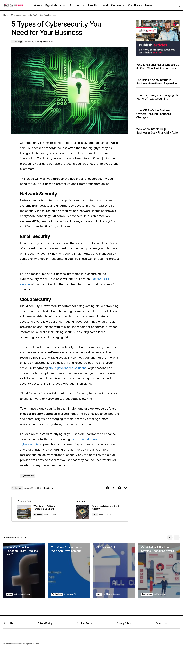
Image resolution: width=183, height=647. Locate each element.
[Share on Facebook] (108, 488)
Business (38, 514)
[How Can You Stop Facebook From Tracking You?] (24, 570)
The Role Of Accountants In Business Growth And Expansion (156, 81)
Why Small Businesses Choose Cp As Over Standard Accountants (157, 66)
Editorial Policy (44, 623)
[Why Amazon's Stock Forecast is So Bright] (41, 509)
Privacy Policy (124, 623)
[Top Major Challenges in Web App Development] (69, 570)
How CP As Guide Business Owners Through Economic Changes (153, 114)
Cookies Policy (84, 623)
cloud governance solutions (67, 368)
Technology (17, 42)
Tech (94, 514)
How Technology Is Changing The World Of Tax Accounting (157, 96)
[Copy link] (125, 488)
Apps (9, 594)
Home (6, 15)
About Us (8, 623)
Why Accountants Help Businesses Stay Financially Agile (157, 130)
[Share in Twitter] (113, 488)
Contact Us (160, 623)
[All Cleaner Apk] (114, 570)
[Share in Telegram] (119, 488)
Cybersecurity (28, 476)
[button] (178, 5)
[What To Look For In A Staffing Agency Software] (159, 570)
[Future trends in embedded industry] (99, 509)
